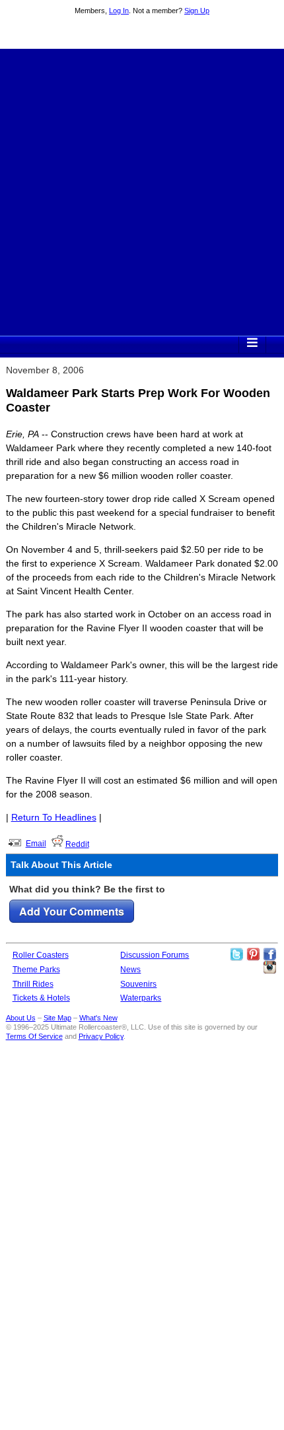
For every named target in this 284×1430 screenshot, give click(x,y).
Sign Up (196, 11)
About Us (21, 1018)
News (130, 969)
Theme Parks (36, 969)
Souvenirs (138, 984)
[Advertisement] (142, 190)
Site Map (57, 1018)
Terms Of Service (34, 1036)
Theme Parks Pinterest (253, 954)
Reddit (77, 844)
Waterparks (140, 998)
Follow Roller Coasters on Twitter (236, 954)
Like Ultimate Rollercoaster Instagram (269, 967)
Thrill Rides (33, 984)
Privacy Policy (101, 1036)
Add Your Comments (71, 911)
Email (36, 843)
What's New (98, 1018)
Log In (119, 11)
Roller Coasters (41, 955)
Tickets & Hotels (41, 998)
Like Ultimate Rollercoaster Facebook (269, 954)
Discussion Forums (154, 955)
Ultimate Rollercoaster (142, 34)
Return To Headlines (53, 817)
